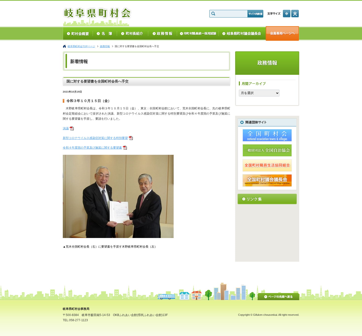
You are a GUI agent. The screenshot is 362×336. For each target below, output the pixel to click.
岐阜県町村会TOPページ (81, 46)
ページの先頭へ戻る (278, 295)
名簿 (105, 33)
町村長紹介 (132, 33)
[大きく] (295, 13)
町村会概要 (78, 33)
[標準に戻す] (287, 13)
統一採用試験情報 (198, 33)
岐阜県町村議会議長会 (242, 33)
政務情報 (162, 33)
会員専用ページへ (282, 33)
